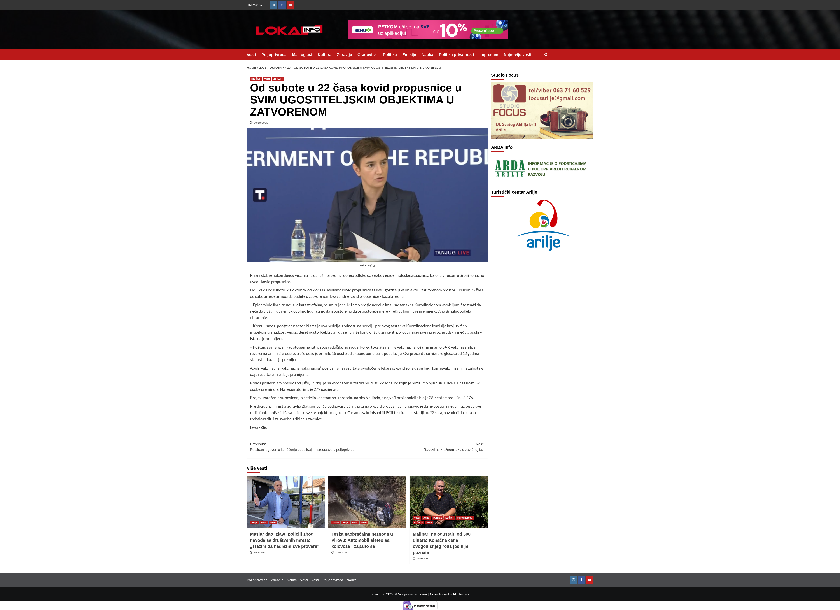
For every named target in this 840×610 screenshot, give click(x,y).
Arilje (254, 522)
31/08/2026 (259, 552)
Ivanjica (437, 517)
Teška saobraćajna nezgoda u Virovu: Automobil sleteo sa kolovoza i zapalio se (362, 540)
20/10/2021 (261, 122)
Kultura (324, 55)
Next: (454, 447)
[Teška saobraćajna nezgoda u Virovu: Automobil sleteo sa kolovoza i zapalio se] (367, 502)
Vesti (251, 55)
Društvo (256, 78)
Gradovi (364, 55)
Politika (390, 55)
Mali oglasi (302, 55)
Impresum (489, 55)
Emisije (409, 55)
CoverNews (439, 594)
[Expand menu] (374, 55)
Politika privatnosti (456, 55)
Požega (418, 522)
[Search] (546, 54)
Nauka (427, 55)
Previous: (302, 447)
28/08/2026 (422, 558)
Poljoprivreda (274, 55)
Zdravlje (344, 55)
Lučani (449, 517)
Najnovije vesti (517, 55)
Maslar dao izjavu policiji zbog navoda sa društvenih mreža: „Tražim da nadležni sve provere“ (284, 540)
